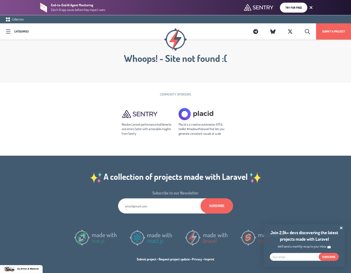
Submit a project (333, 31)
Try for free (293, 8)
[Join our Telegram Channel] (255, 31)
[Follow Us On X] (290, 31)
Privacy (197, 259)
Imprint (209, 259)
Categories (21, 31)
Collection (17, 19)
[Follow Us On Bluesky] (273, 31)
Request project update (174, 259)
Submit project (146, 259)
